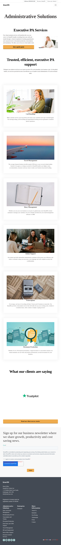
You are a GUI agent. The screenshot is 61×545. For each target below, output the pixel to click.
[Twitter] (11, 540)
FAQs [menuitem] (33, 519)
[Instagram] (14, 540)
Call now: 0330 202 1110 (29, 1)
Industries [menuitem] (34, 512)
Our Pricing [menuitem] (35, 515)
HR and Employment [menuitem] (8, 530)
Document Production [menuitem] (8, 521)
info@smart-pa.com (8, 494)
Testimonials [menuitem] (35, 517)
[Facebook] (4, 540)
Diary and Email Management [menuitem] (7, 511)
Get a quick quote (18, 47)
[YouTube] (6, 540)
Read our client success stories (30, 421)
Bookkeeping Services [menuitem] (8, 514)
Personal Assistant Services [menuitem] (7, 535)
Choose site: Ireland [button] (51, 1)
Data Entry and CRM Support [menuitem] (8, 524)
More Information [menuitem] (36, 507)
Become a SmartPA (41, 1)
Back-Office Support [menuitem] (8, 532)
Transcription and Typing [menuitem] (7, 518)
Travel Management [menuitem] (8, 527)
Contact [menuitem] (34, 522)
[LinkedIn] (9, 540)
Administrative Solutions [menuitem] (8, 507)
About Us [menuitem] (34, 510)
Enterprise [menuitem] (21, 506)
